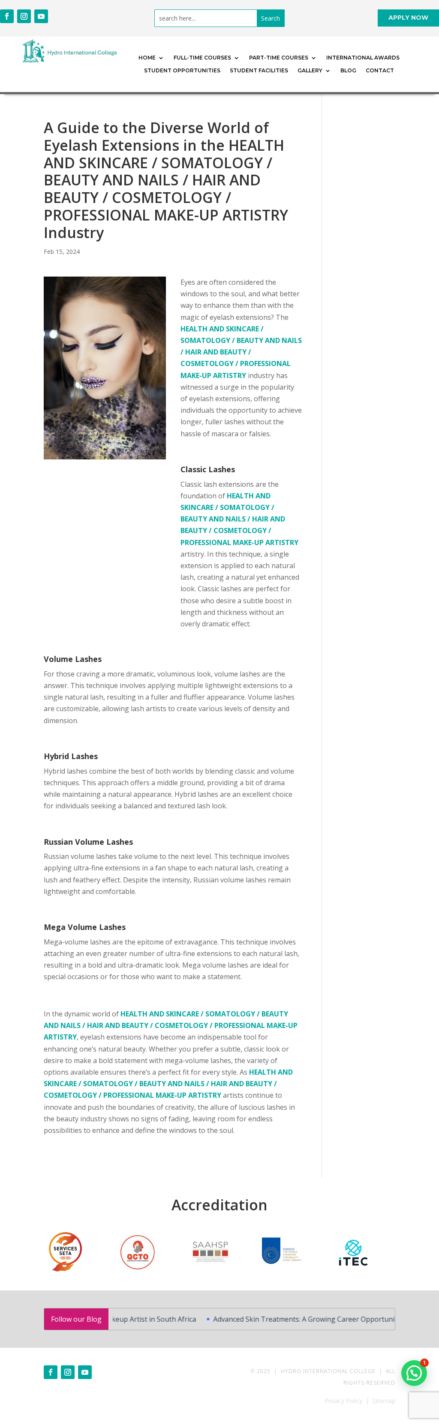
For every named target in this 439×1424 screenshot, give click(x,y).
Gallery (310, 71)
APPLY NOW (408, 17)
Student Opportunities (182, 71)
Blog (348, 71)
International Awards (363, 58)
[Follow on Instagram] (24, 16)
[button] (414, 1373)
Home (147, 58)
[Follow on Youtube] (41, 16)
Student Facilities (259, 71)
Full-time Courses (202, 58)
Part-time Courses (278, 58)
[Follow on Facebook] (7, 16)
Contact (380, 71)
